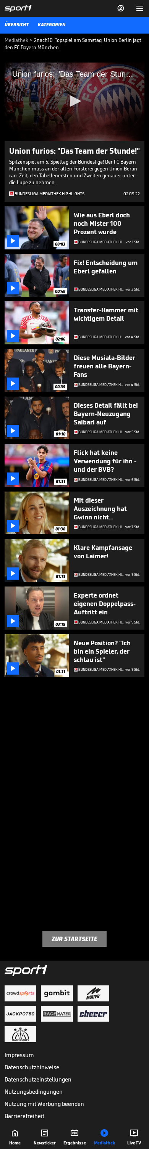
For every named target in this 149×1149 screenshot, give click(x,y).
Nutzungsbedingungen (34, 1091)
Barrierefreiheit (24, 1116)
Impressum (19, 1055)
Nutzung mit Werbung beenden (44, 1103)
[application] (74, 102)
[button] (74, 101)
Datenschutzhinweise (32, 1067)
